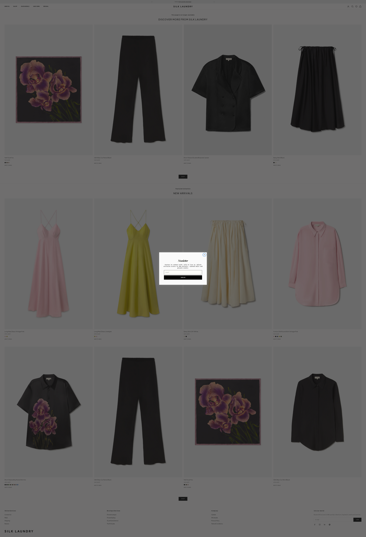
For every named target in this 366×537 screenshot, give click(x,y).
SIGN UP (183, 277)
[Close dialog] (204, 254)
